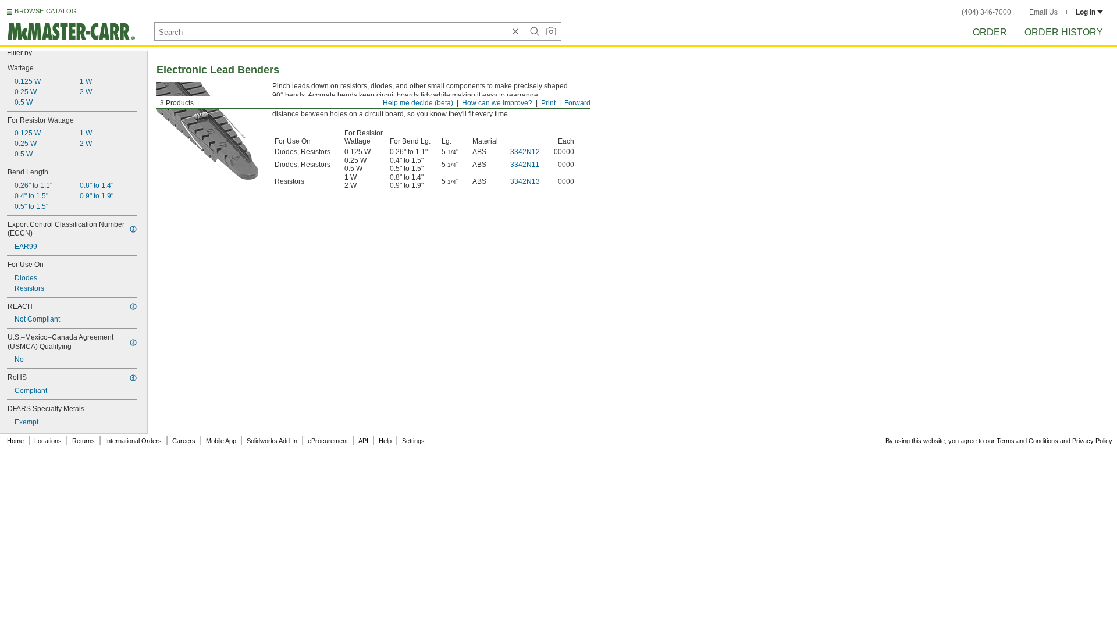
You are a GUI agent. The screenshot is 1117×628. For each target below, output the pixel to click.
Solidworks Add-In (272, 440)
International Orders (133, 440)
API (363, 440)
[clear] (515, 31)
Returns (83, 440)
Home (15, 440)
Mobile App (221, 440)
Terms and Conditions (1027, 440)
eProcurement (328, 440)
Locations (48, 440)
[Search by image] (551, 31)
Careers (183, 440)
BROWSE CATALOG (46, 11)
